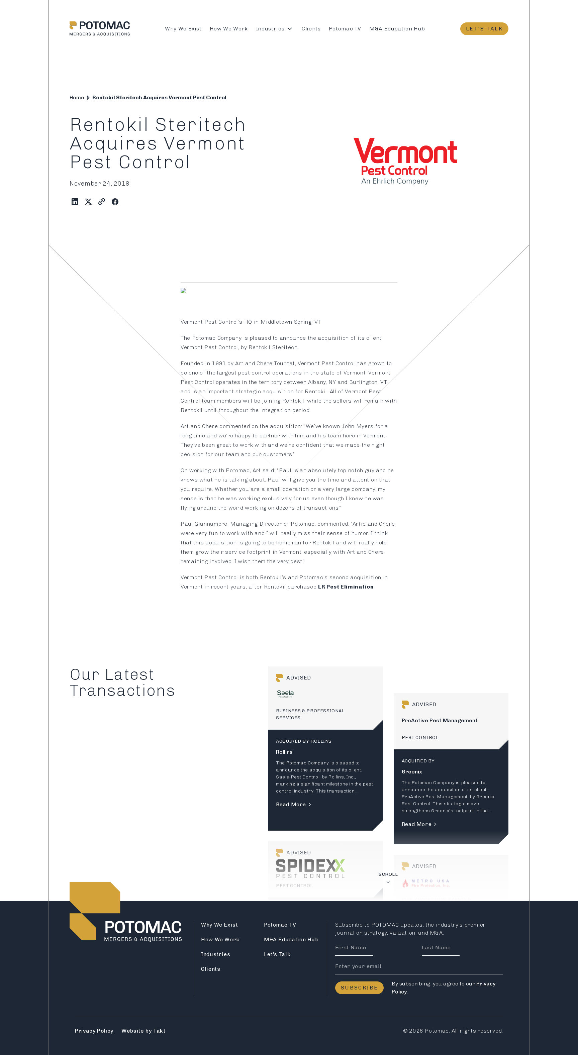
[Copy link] (101, 201)
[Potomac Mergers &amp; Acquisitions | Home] (100, 28)
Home (77, 97)
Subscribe (359, 987)
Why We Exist (183, 28)
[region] (388, 783)
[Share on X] (88, 201)
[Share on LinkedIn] (75, 201)
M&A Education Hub (397, 28)
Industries (270, 28)
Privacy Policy (94, 1031)
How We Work (229, 28)
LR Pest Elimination (346, 587)
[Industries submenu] (290, 29)
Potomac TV (345, 28)
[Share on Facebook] (115, 201)
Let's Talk (484, 28)
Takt (159, 1031)
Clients (311, 28)
